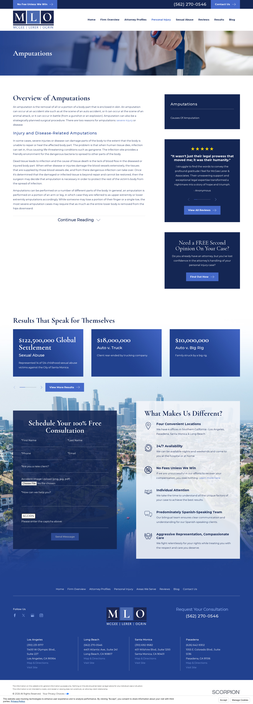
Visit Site (32, 667)
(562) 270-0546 (190, 4)
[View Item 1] (195, 199)
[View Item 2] (199, 199)
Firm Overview (76, 589)
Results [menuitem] (219, 19)
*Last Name (75, 440)
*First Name (28, 440)
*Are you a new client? (35, 466)
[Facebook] (15, 615)
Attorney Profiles (100, 589)
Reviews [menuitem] (203, 19)
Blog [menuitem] (232, 19)
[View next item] (215, 199)
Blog (176, 589)
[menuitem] (202, 118)
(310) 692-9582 (144, 645)
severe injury (125, 120)
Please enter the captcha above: (41, 521)
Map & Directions (37, 662)
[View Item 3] (202, 199)
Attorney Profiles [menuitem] (135, 19)
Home (60, 589)
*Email (72, 453)
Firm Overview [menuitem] (109, 19)
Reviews (165, 589)
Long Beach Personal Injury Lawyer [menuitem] (161, 19)
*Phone (26, 453)
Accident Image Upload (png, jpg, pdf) (45, 479)
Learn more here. (210, 477)
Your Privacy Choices (54, 693)
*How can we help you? (36, 492)
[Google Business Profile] (32, 615)
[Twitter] (23, 615)
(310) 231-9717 (35, 645)
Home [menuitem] (91, 19)
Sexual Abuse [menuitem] (184, 19)
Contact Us (190, 589)
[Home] (28, 20)
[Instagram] (41, 615)
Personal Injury (123, 589)
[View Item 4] (205, 199)
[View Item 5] (209, 199)
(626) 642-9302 (195, 645)
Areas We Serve (146, 589)
